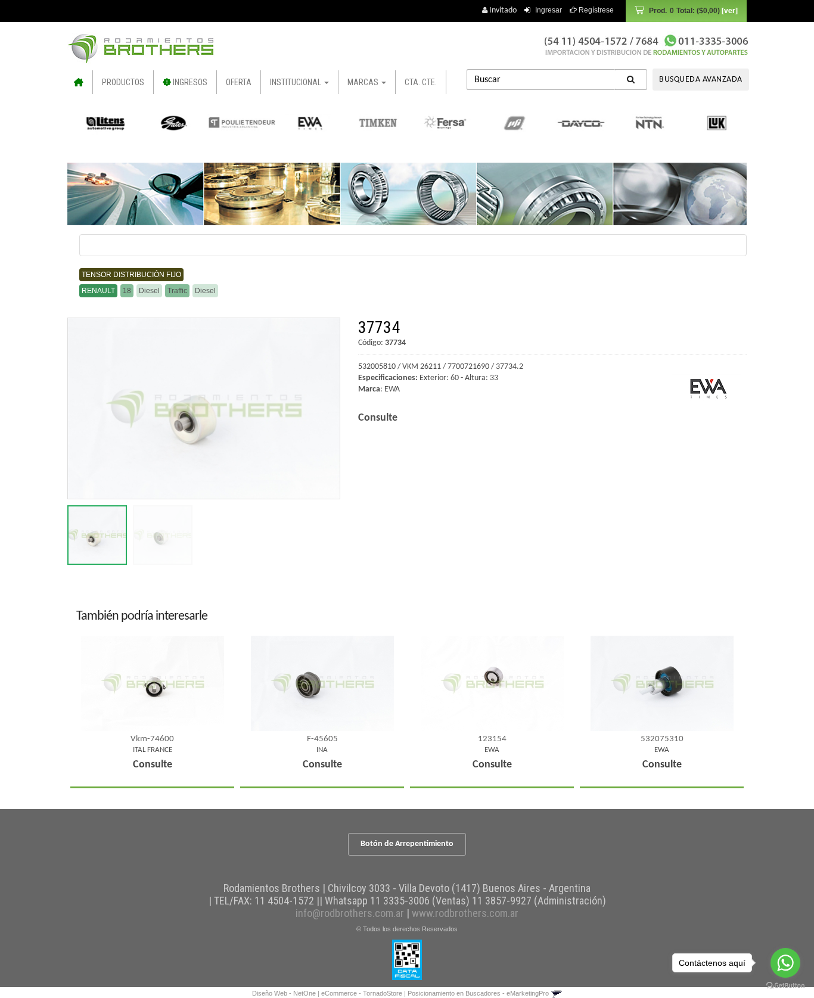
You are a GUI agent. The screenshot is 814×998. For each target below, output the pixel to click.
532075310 (662, 739)
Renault (98, 291)
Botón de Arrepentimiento (407, 844)
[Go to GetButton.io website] (785, 986)
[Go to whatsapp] (785, 963)
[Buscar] (631, 79)
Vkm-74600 (152, 739)
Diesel (149, 291)
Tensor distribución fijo (131, 275)
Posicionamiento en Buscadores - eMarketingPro (478, 993)
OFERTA (238, 82)
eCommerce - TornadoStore (361, 993)
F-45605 (322, 739)
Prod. (684, 11)
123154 (492, 739)
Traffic (177, 291)
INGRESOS (189, 82)
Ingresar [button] (548, 10)
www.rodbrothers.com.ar (465, 913)
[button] (556, 993)
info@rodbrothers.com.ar (350, 913)
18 (127, 291)
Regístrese (595, 10)
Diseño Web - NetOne (284, 993)
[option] (103, 123)
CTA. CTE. (421, 82)
